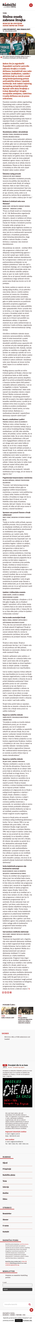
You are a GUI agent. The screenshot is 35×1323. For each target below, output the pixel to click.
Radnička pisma (9, 1175)
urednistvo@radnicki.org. (12, 1265)
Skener (5, 1220)
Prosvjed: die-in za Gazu (18, 1065)
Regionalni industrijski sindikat (15, 1132)
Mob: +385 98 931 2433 (12, 1136)
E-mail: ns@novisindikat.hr (14, 1142)
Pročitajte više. (27, 1320)
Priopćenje (7, 1169)
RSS (24, 1315)
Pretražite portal (9, 1313)
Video (5, 1199)
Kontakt (6, 1232)
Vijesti (5, 1163)
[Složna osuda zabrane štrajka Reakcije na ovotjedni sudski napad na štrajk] (17, 44)
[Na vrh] (31, 1310)
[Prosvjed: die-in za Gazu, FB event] (17, 1107)
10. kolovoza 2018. (10, 31)
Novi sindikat (9, 1139)
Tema (5, 13)
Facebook (6, 1315)
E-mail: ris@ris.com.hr (12, 1134)
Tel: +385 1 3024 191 (11, 1144)
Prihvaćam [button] (19, 1320)
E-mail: (5, 1282)
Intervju (6, 1187)
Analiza (5, 1193)
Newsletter (7, 1214)
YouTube (19, 1315)
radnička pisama (24, 1244)
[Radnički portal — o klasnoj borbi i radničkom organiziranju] (11, 5)
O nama (6, 1226)
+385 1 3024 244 (23, 1144)
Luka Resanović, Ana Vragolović (16, 29)
